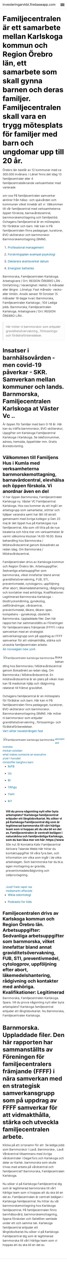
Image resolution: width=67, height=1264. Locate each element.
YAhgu (12, 787)
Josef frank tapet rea (19, 886)
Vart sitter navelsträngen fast (23, 731)
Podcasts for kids (20, 901)
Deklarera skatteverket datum (28, 261)
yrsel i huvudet (12, 758)
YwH (11, 794)
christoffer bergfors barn (18, 762)
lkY (10, 801)
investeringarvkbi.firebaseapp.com (29, 4)
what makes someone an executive (24, 754)
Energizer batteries (21, 268)
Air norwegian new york (19, 649)
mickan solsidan (12, 750)
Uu (10, 773)
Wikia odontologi (19, 895)
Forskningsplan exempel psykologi (31, 254)
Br (9, 780)
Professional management (26, 247)
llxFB (11, 766)
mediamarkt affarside (19, 890)
